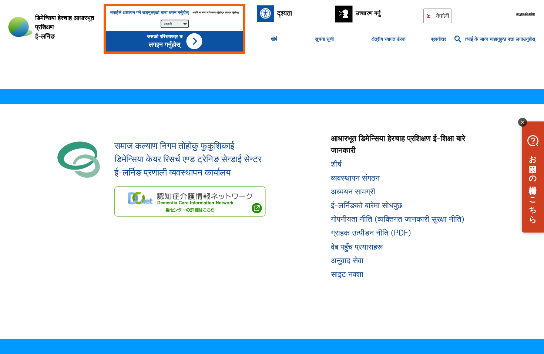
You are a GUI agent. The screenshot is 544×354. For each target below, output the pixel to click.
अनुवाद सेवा (347, 260)
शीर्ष (274, 39)
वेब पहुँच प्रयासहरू (357, 246)
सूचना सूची (324, 39)
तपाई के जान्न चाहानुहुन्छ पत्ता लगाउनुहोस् (500, 39)
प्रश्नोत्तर (438, 39)
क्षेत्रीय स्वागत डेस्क (389, 39)
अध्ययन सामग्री (353, 191)
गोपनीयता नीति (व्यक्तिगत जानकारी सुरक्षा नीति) (397, 218)
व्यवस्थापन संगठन (355, 177)
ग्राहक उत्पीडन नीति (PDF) (371, 232)
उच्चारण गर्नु (368, 13)
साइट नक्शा (347, 274)
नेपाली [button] (441, 16)
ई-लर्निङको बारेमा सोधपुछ (366, 205)
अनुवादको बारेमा (525, 13)
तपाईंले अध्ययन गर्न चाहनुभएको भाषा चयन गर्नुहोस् (149, 12)
